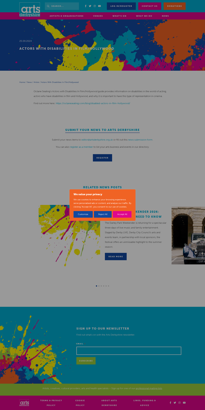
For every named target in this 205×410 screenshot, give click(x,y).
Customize (83, 214)
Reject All (102, 214)
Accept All (122, 214)
